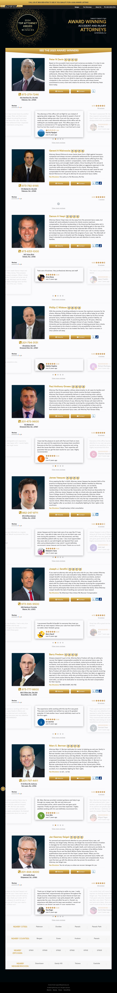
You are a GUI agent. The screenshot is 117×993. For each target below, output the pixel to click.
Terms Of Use (67, 989)
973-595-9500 (30, 604)
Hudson (78, 938)
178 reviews (100, 108)
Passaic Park (96, 926)
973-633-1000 (30, 251)
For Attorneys (87, 7)
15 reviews (101, 265)
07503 (99, 950)
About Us (98, 7)
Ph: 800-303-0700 (110, 7)
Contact (81, 91)
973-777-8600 (30, 689)
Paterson (39, 926)
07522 (58, 950)
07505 (44, 950)
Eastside (97, 963)
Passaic (77, 926)
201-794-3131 (30, 342)
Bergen (39, 938)
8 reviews (101, 794)
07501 (31, 950)
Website (60, 91)
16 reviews (101, 435)
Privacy (60, 989)
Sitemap (55, 989)
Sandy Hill (58, 963)
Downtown (39, 963)
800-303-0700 (43, 2)
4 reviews (101, 356)
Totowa (77, 963)
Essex (58, 938)
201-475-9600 (30, 421)
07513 (86, 950)
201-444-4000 (30, 871)
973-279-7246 (30, 94)
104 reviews (100, 885)
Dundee (58, 926)
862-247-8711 (29, 512)
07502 (72, 950)
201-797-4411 (30, 780)
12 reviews (101, 526)
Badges (77, 7)
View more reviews (58, 142)
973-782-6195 (30, 185)
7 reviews (101, 199)
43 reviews (101, 703)
